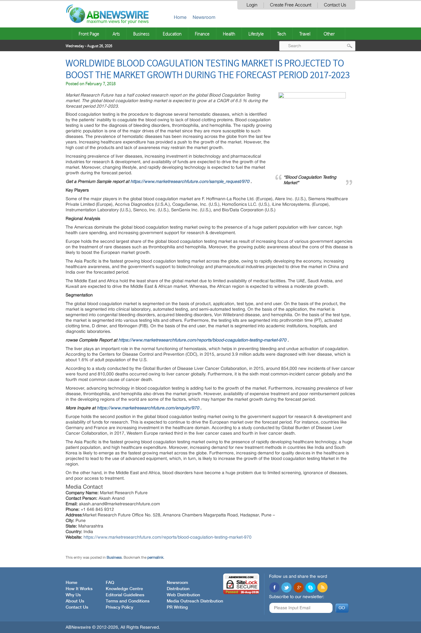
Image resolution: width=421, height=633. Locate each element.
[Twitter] (286, 588)
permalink (155, 557)
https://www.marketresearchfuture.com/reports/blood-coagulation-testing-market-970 (202, 339)
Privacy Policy (119, 607)
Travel (304, 34)
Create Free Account (290, 5)
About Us (75, 601)
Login (252, 5)
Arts (116, 34)
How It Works (79, 589)
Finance (202, 34)
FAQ (110, 583)
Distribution (178, 589)
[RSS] (322, 588)
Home (180, 17)
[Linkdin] (298, 588)
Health (229, 34)
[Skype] (310, 588)
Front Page (89, 34)
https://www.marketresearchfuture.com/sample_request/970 (189, 181)
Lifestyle (256, 34)
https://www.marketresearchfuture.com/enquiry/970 (148, 407)
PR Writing (177, 607)
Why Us (73, 595)
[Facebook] (274, 588)
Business (141, 34)
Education (172, 34)
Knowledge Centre (124, 589)
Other (329, 34)
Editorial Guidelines (125, 595)
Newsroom (204, 17)
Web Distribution (183, 595)
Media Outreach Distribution (195, 601)
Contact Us (335, 5)
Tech (281, 34)
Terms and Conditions (127, 601)
